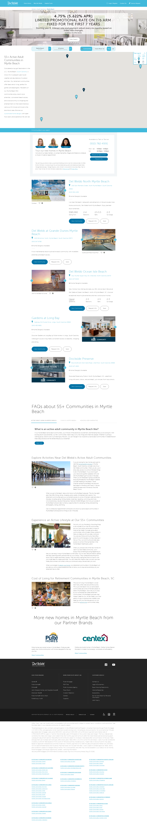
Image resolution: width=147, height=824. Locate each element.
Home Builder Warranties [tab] (89, 420)
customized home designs (13, 113)
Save (104, 221)
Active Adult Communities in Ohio (98, 769)
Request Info (93, 221)
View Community (77, 221)
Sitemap (92, 714)
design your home (64, 565)
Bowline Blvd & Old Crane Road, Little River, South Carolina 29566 (93, 363)
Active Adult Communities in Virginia (99, 815)
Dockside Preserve (81, 358)
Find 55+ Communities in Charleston (96, 786)
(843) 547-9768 (37, 241)
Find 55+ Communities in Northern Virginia (98, 817)
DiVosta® (34, 687)
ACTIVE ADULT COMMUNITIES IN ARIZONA (42, 759)
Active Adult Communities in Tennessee (99, 797)
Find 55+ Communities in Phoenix (39, 761)
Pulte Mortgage (67, 681)
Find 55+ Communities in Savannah (39, 806)
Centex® (34, 681)
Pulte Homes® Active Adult (40, 695)
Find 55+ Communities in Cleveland (96, 773)
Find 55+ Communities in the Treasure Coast (41, 798)
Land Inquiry (96, 700)
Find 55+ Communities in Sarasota (39, 792)
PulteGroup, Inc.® (37, 698)
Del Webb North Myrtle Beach (89, 181)
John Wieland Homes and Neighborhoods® (45, 690)
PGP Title (66, 684)
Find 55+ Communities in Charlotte (96, 761)
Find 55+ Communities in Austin (95, 807)
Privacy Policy (70, 714)
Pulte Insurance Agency (70, 687)
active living (83, 602)
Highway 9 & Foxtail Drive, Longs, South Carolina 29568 (52, 322)
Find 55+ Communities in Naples (38, 790)
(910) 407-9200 (74, 279)
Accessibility (96, 693)
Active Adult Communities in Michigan (70, 772)
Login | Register (113, 3)
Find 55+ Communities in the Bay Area (40, 769)
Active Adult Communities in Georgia (42, 803)
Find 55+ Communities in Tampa (38, 794)
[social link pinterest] (42, 203)
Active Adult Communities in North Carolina (101, 759)
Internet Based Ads (98, 690)
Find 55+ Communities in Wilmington (96, 765)
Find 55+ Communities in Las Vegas (67, 787)
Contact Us (123, 3)
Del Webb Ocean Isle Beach (88, 271)
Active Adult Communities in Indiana (41, 817)
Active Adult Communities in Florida (41, 784)
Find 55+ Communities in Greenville (96, 792)
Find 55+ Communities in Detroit (67, 774)
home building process (85, 464)
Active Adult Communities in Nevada (70, 785)
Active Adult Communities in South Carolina (101, 784)
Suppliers (66, 698)
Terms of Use (82, 714)
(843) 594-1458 (74, 192)
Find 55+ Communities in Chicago (39, 813)
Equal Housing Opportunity (100, 687)
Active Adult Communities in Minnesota (71, 778)
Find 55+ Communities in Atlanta (38, 804)
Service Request (135, 3)
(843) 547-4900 (74, 366)
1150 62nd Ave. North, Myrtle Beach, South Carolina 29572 (53, 238)
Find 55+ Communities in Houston (96, 809)
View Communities (38, 655)
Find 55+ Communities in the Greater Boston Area (70, 767)
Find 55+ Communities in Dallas (95, 805)
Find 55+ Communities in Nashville (96, 799)
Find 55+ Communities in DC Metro (67, 761)
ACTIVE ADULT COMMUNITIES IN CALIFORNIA (42, 767)
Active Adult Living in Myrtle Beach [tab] (43, 420)
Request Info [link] (99, 159)
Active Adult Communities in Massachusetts (72, 766)
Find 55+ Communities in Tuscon (38, 763)
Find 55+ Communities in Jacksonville (39, 788)
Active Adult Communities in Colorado (42, 778)
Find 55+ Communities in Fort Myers (39, 786)
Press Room (66, 690)
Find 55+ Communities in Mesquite (67, 789)
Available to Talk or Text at (99, 139)
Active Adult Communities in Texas (98, 803)
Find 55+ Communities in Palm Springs (40, 771)
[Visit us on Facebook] (106, 665)
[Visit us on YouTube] (113, 665)
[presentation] (1, 28)
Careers (65, 695)
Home (33, 9)
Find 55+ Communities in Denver (38, 780)
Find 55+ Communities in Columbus (96, 771)
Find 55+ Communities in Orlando (39, 796)
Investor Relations (68, 693)
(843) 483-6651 (37, 325)
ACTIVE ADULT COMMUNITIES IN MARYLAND (70, 759)
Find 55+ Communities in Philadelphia (97, 780)
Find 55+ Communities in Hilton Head (97, 788)
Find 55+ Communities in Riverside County (40, 773)
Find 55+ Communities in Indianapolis (39, 819)
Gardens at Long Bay (46, 318)
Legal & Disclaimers (98, 684)
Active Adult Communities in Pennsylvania (100, 778)
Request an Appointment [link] (99, 154)
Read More (39, 443)
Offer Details (73, 39)
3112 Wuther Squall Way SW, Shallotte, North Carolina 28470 (91, 275)
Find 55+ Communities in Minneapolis (68, 780)
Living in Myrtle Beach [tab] (68, 420)
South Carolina (41, 9)
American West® (37, 693)
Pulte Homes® (36, 684)
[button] (27, 3)
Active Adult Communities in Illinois (41, 811)
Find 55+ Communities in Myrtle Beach (97, 790)
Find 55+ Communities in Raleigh (96, 763)
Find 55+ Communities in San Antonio (97, 811)
